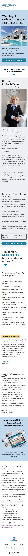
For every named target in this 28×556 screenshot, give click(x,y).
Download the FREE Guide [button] (14, 60)
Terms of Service (15, 548)
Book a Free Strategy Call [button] (14, 243)
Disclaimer (6, 548)
